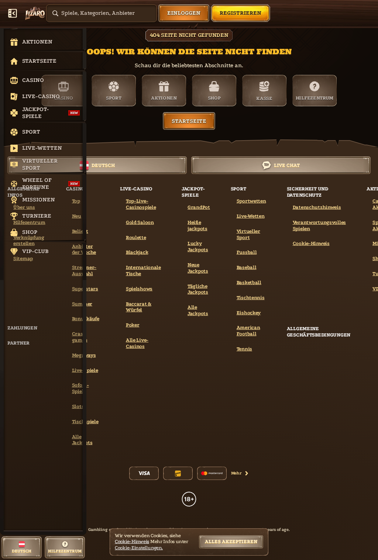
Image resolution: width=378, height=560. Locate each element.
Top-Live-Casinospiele (141, 204)
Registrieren (240, 13)
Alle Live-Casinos (137, 343)
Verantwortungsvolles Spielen (319, 225)
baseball (247, 267)
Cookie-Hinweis (311, 243)
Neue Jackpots (198, 268)
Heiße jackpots (197, 225)
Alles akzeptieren (231, 541)
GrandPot (199, 207)
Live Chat (287, 165)
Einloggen (183, 13)
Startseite (189, 121)
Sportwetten (251, 201)
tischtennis (251, 297)
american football (248, 330)
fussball (247, 252)
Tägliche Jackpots (198, 289)
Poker (133, 325)
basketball (249, 282)
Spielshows (139, 288)
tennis (244, 349)
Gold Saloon (140, 222)
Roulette (136, 237)
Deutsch (103, 165)
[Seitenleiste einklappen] (12, 13)
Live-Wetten (251, 216)
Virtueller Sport (248, 234)
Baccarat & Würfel (138, 307)
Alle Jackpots (198, 310)
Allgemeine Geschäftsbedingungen (318, 332)
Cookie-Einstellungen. (139, 547)
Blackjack (137, 252)
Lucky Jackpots (198, 246)
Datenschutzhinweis (317, 207)
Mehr (236, 473)
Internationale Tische (143, 270)
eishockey (249, 312)
